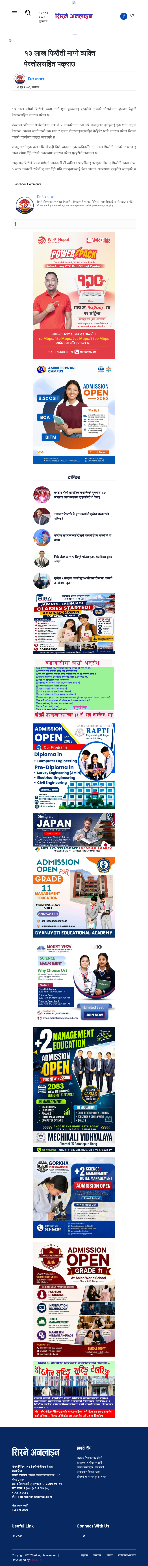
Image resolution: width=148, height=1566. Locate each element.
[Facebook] (15, 224)
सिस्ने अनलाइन (36, 78)
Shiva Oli (36, 1560)
